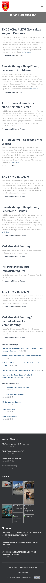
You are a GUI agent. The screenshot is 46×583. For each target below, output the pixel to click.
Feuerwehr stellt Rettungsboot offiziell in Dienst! (18, 370)
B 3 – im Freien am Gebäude (11, 402)
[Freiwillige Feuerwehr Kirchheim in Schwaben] (6, 6)
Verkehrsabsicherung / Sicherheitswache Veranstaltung (17, 321)
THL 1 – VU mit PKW (15, 176)
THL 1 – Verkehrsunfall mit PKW (13, 395)
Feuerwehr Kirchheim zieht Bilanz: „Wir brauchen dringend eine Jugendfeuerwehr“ (21, 534)
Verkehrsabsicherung (16, 246)
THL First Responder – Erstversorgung (15, 387)
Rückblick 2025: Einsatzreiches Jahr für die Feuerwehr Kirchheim (19, 553)
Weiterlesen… (26, 52)
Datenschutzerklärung (28, 567)
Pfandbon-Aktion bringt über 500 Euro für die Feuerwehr (21, 356)
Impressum (13, 567)
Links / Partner (23, 572)
